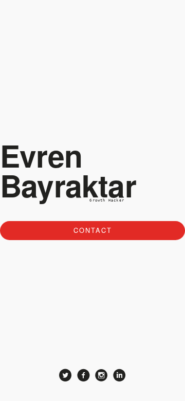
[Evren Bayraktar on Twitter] (65, 377)
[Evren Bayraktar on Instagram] (101, 377)
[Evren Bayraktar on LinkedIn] (119, 377)
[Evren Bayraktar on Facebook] (83, 377)
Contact (92, 230)
